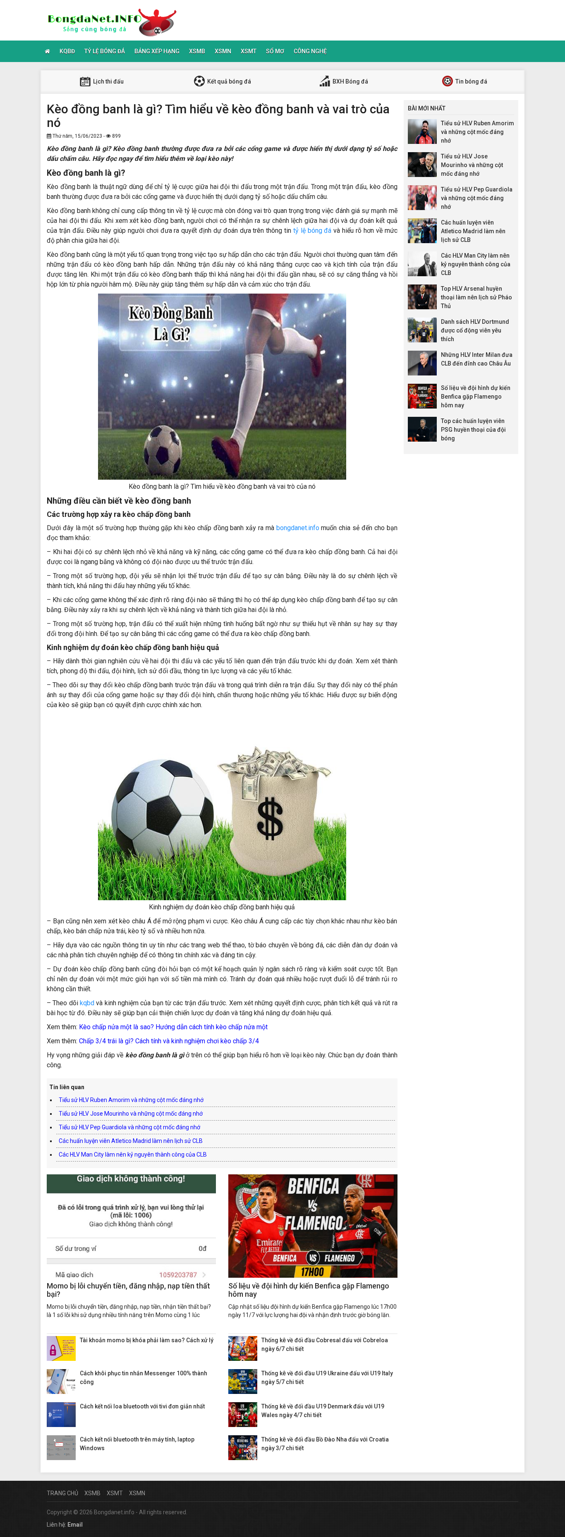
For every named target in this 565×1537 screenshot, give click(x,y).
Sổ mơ (275, 51)
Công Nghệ (310, 51)
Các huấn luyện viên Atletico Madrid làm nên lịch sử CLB (131, 1141)
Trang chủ (62, 1493)
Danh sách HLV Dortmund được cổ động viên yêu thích (475, 330)
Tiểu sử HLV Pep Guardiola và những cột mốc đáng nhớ (129, 1127)
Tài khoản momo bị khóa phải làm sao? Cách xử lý (146, 1340)
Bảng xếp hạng (157, 51)
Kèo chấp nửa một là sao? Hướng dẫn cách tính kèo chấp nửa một (173, 1027)
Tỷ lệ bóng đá (104, 51)
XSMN (223, 51)
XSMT (248, 51)
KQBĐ (67, 51)
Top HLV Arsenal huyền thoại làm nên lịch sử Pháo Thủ (476, 297)
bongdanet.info (297, 528)
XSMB (197, 51)
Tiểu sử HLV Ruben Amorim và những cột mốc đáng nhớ (131, 1100)
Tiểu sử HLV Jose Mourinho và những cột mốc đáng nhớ (131, 1113)
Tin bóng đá (470, 81)
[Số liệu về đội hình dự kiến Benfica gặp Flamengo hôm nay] (312, 1226)
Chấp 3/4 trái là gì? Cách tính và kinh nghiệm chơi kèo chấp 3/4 (169, 1041)
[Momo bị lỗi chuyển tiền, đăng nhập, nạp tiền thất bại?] (131, 1226)
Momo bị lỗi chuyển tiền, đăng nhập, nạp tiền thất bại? (128, 1289)
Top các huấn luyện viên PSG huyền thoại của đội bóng (473, 430)
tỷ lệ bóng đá (312, 230)
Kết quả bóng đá (228, 81)
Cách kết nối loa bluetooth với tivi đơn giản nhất (142, 1406)
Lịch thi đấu (108, 81)
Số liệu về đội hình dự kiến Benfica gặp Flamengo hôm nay (308, 1289)
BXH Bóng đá (349, 81)
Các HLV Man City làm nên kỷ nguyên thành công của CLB (133, 1154)
